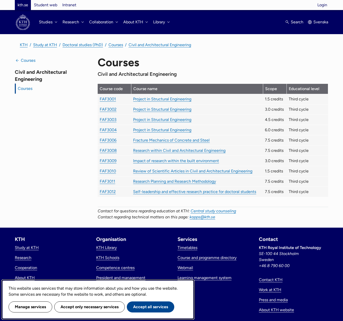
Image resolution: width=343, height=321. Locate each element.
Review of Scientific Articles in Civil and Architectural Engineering (192, 171)
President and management (120, 277)
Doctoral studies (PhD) (83, 44)
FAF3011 (107, 181)
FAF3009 (108, 160)
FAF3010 (108, 171)
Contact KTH (270, 279)
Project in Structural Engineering (162, 99)
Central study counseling (213, 211)
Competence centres (115, 267)
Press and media (273, 299)
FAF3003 (108, 119)
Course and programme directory (207, 257)
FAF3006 (108, 140)
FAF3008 (108, 150)
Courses (115, 44)
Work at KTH (270, 289)
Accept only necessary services (90, 306)
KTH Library (106, 247)
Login (322, 5)
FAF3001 (108, 99)
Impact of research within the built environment (176, 160)
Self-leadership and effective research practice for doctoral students (194, 191)
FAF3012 (108, 191)
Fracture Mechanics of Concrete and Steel (171, 140)
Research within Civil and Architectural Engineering (179, 150)
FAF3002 (108, 109)
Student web (45, 5)
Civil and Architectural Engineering (160, 44)
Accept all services (150, 306)
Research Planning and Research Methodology (174, 181)
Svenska (320, 22)
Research (23, 257)
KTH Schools (107, 257)
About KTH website (276, 309)
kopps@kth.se (202, 217)
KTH (24, 44)
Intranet (69, 5)
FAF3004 (108, 129)
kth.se (23, 5)
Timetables (187, 247)
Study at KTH (45, 44)
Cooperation (26, 267)
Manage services (30, 306)
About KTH (25, 277)
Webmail (185, 267)
